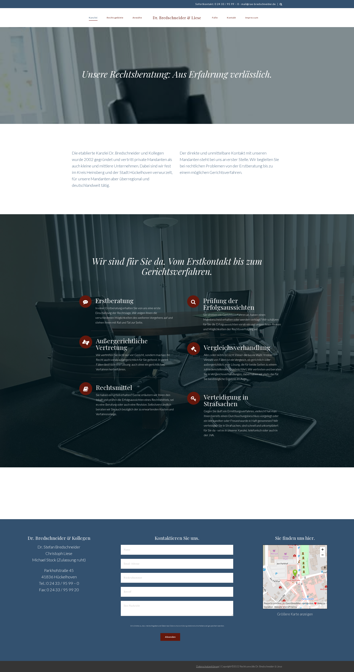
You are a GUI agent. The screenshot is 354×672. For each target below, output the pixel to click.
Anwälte (137, 17)
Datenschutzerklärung (178, 626)
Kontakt (231, 17)
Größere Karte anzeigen (295, 614)
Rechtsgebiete (115, 17)
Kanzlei (93, 17)
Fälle (215, 17)
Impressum (251, 17)
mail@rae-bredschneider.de (258, 4)
